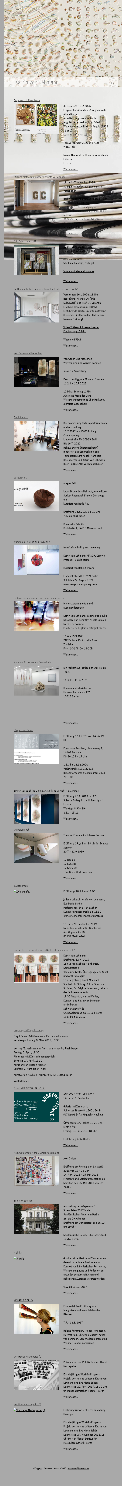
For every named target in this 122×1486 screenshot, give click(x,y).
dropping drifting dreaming (29, 1030)
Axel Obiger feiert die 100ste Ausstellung (36, 1152)
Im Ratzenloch (22, 829)
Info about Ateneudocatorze (78, 271)
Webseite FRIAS (72, 339)
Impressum (72, 1468)
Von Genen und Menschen (28, 353)
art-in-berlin (70, 1004)
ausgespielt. (20, 477)
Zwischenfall (21, 885)
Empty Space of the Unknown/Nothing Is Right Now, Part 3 (46, 790)
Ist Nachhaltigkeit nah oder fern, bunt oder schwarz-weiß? (46, 289)
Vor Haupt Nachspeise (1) (28, 1404)
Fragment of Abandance (27, 100)
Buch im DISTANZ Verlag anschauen (83, 464)
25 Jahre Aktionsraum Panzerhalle (32, 662)
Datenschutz (83, 1468)
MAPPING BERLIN (23, 1300)
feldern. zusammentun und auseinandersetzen (39, 598)
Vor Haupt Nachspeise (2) (28, 1356)
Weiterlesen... (70, 169)
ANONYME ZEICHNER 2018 (29, 1088)
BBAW (79, 227)
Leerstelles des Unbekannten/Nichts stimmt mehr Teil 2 (44, 950)
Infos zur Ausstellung (74, 371)
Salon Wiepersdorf (24, 1200)
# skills (18, 1252)
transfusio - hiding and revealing (32, 542)
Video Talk (69, 147)
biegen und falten (23, 730)
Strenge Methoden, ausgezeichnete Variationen (40, 177)
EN (112, 83)
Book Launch (21, 417)
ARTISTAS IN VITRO (25, 241)
